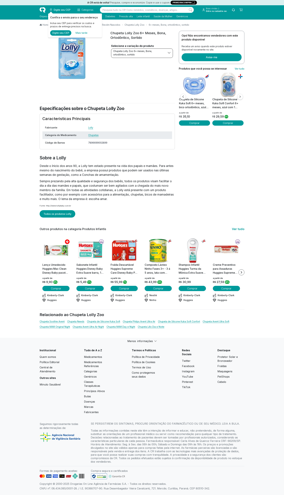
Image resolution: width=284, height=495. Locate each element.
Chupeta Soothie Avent (52, 321)
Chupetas (93, 135)
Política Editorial (49, 362)
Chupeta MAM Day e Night (120, 326)
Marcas (88, 406)
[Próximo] (240, 97)
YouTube (187, 376)
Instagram (188, 371)
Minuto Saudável (50, 384)
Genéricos (182, 16)
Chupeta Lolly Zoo (134, 24)
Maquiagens (224, 371)
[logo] (43, 10)
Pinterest (187, 382)
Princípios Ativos (94, 391)
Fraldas (222, 366)
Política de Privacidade (146, 357)
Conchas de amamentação (100, 174)
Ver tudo (239, 68)
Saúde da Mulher (163, 16)
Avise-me (211, 57)
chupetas (137, 194)
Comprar (194, 123)
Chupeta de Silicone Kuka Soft (103, 321)
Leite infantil (143, 16)
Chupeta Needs (75, 321)
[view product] (194, 85)
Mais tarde (81, 32)
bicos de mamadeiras (159, 194)
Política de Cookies (143, 362)
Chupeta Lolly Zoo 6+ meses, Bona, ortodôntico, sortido (132, 53)
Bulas (87, 396)
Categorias (90, 371)
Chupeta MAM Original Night (55, 326)
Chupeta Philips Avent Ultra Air (139, 321)
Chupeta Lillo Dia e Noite (151, 326)
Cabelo (221, 382)
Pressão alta (126, 16)
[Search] (190, 10)
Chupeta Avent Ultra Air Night (88, 326)
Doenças (89, 401)
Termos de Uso (141, 367)
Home (46, 24)
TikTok (186, 387)
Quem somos (48, 357)
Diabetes (110, 16)
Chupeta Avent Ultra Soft (216, 321)
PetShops (223, 376)
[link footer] (99, 476)
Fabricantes (91, 412)
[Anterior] (183, 97)
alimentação (121, 194)
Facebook (188, 366)
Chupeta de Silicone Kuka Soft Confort (179, 321)
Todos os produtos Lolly (57, 213)
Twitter (186, 360)
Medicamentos (93, 357)
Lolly (90, 127)
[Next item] (241, 272)
